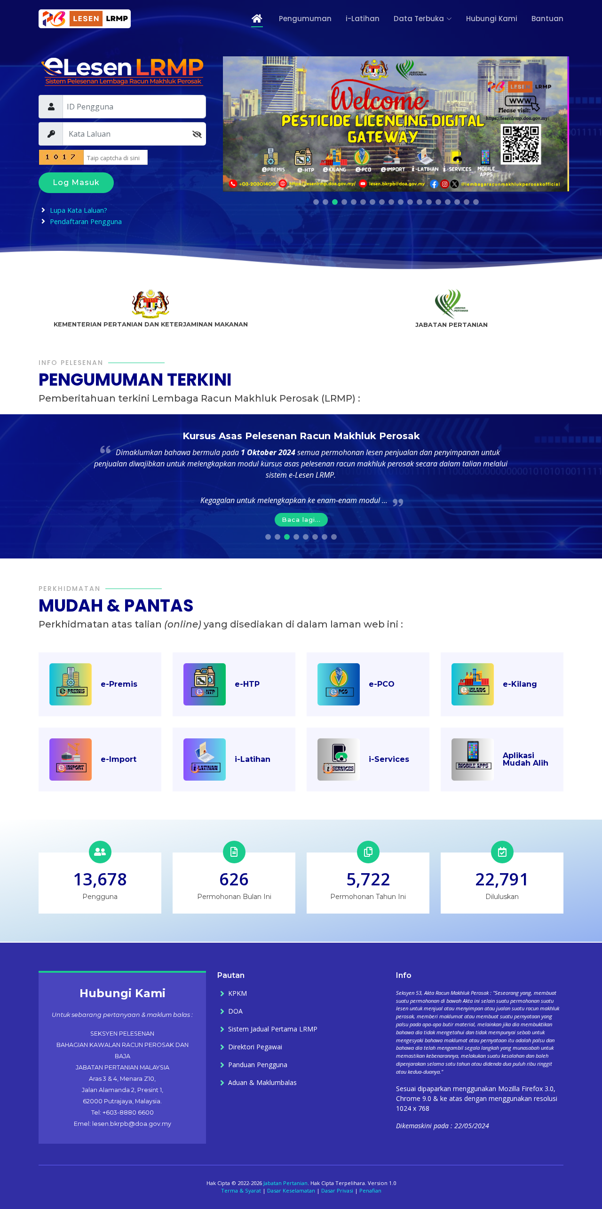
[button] (316, 202)
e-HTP (247, 684)
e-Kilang (520, 684)
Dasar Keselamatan (291, 1190)
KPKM (237, 993)
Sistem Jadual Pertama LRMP (272, 1029)
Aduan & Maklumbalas (262, 1082)
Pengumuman (305, 18)
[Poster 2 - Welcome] (396, 123)
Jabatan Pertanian (285, 1182)
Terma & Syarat (241, 1190)
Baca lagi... (301, 519)
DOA (235, 1011)
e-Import (118, 759)
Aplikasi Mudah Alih (525, 759)
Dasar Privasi (337, 1190)
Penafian (370, 1190)
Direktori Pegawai (255, 1047)
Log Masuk (76, 182)
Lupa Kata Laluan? (78, 210)
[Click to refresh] (55, 157)
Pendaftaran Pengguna (86, 221)
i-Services (389, 759)
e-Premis (119, 684)
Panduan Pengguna (257, 1065)
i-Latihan (363, 18)
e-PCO (382, 684)
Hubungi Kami (491, 18)
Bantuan (547, 18)
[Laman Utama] (251, 19)
